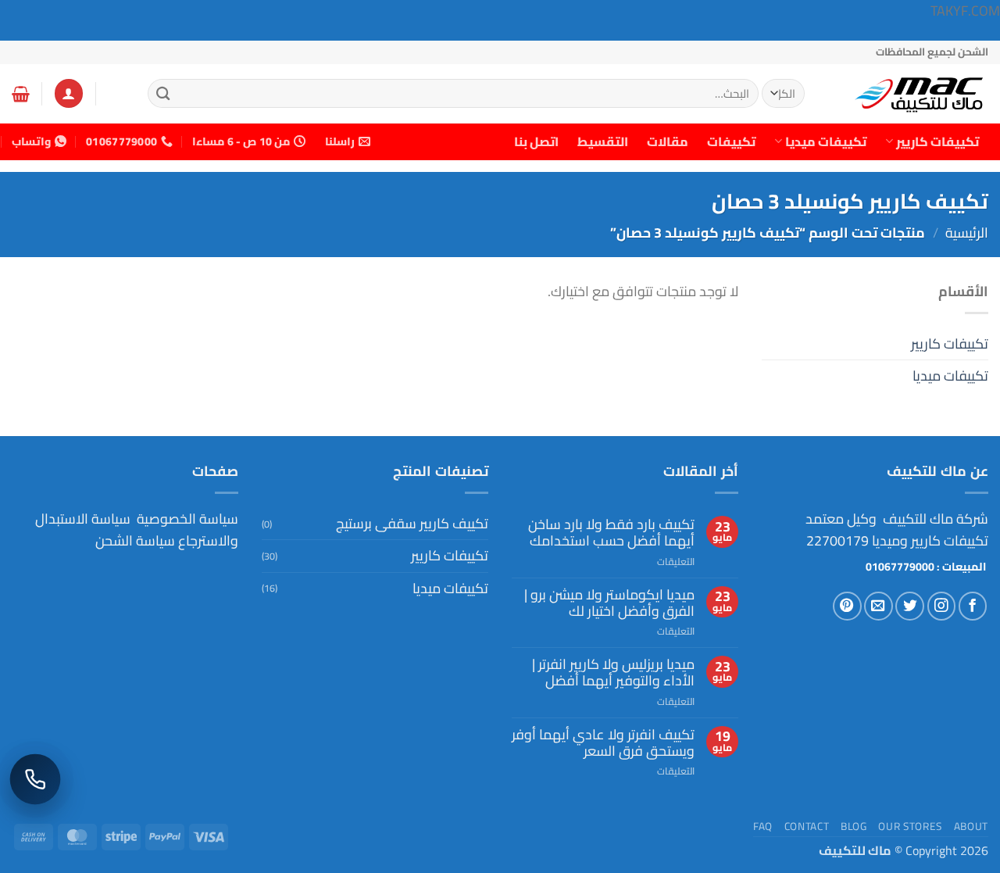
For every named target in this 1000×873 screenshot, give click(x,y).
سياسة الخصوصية (186, 518)
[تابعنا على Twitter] (909, 606)
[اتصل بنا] (35, 779)
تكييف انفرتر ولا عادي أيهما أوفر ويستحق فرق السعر (603, 743)
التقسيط (602, 141)
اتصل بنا (536, 141)
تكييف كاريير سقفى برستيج (412, 523)
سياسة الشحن (135, 540)
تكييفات (731, 141)
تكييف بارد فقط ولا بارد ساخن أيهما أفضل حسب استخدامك (611, 532)
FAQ (763, 826)
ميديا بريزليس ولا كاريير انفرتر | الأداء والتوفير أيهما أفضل (613, 672)
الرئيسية (966, 232)
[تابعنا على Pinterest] (847, 606)
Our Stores (910, 826)
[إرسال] (164, 93)
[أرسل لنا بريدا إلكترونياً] (878, 606)
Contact (807, 826)
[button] (69, 93)
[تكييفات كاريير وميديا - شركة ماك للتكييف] (910, 93)
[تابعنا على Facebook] (973, 606)
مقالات (667, 141)
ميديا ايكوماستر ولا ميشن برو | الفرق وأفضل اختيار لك (609, 603)
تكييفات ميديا (825, 141)
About (971, 826)
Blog (854, 826)
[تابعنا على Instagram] (941, 606)
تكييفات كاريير (937, 141)
